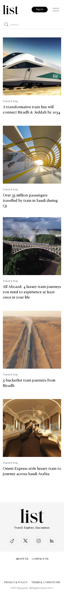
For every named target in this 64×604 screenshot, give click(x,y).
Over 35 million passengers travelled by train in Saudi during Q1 (30, 201)
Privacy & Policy (16, 582)
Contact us (40, 559)
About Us (22, 559)
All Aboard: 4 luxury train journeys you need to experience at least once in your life (32, 292)
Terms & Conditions (45, 582)
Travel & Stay (10, 101)
